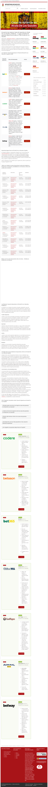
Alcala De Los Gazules (24, 438)
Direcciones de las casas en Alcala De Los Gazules (13, 179)
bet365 (17, 76)
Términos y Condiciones (38, 784)
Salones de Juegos (7, 751)
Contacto (34, 785)
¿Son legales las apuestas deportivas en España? (13, 427)
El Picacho (39, 84)
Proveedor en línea (42, 8)
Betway (10, 136)
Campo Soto (39, 80)
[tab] (16, 406)
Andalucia (14, 745)
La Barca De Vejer (39, 89)
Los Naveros (39, 95)
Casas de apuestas (33, 8)
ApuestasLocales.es (11, 38)
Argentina (17, 755)
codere (30, 178)
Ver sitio (21, 466)
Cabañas (39, 93)
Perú (16, 756)
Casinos (5, 755)
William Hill (11, 120)
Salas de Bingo (6, 753)
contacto (3, 396)
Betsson (10, 88)
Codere (10, 99)
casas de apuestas (5, 153)
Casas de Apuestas (5, 745)
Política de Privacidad (29, 784)
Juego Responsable (28, 785)
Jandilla (39, 85)
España (10, 745)
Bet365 (10, 62)
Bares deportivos (7, 754)
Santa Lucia (39, 87)
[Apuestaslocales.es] (11, 5)
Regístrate (27, 74)
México (17, 753)
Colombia (17, 754)
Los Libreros (39, 91)
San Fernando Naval (39, 82)
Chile (17, 758)
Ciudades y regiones (24, 8)
